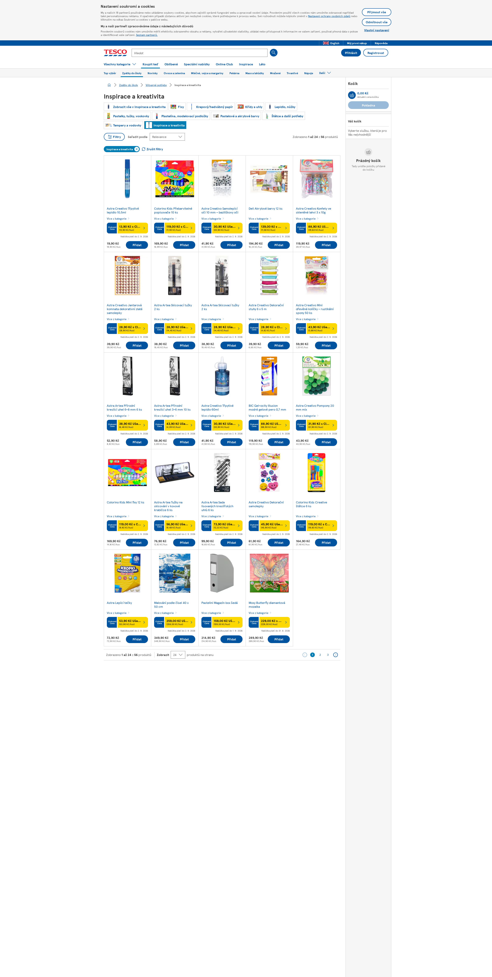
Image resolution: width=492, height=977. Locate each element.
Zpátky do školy (128, 85)
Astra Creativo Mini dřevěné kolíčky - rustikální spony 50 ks (315, 309)
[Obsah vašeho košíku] (352, 95)
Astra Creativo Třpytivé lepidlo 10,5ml (123, 210)
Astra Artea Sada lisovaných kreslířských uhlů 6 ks (217, 506)
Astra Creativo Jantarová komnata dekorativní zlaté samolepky (124, 309)
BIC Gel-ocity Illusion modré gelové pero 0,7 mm (267, 407)
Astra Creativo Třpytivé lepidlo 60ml (217, 407)
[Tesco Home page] (115, 52)
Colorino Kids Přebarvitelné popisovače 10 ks (173, 210)
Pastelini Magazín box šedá (219, 602)
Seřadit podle (137, 136)
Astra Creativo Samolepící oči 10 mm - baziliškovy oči (219, 210)
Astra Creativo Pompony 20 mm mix (315, 407)
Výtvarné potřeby (156, 85)
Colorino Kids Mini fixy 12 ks (125, 502)
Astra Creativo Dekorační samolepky (266, 504)
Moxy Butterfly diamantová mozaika (267, 604)
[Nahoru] (248, 670)
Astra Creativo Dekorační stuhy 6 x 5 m (266, 307)
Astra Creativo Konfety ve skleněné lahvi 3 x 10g (313, 210)
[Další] (335, 654)
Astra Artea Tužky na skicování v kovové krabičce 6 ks (168, 506)
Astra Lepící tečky (119, 602)
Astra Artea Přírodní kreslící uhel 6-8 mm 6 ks (124, 407)
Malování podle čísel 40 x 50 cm (171, 604)
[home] (109, 85)
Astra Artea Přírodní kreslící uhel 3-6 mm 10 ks (172, 407)
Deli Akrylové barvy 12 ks (266, 208)
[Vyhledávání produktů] (274, 52)
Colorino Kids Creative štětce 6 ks (311, 504)
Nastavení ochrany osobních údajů (329, 16)
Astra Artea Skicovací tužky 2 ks (173, 307)
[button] (331, 43)
